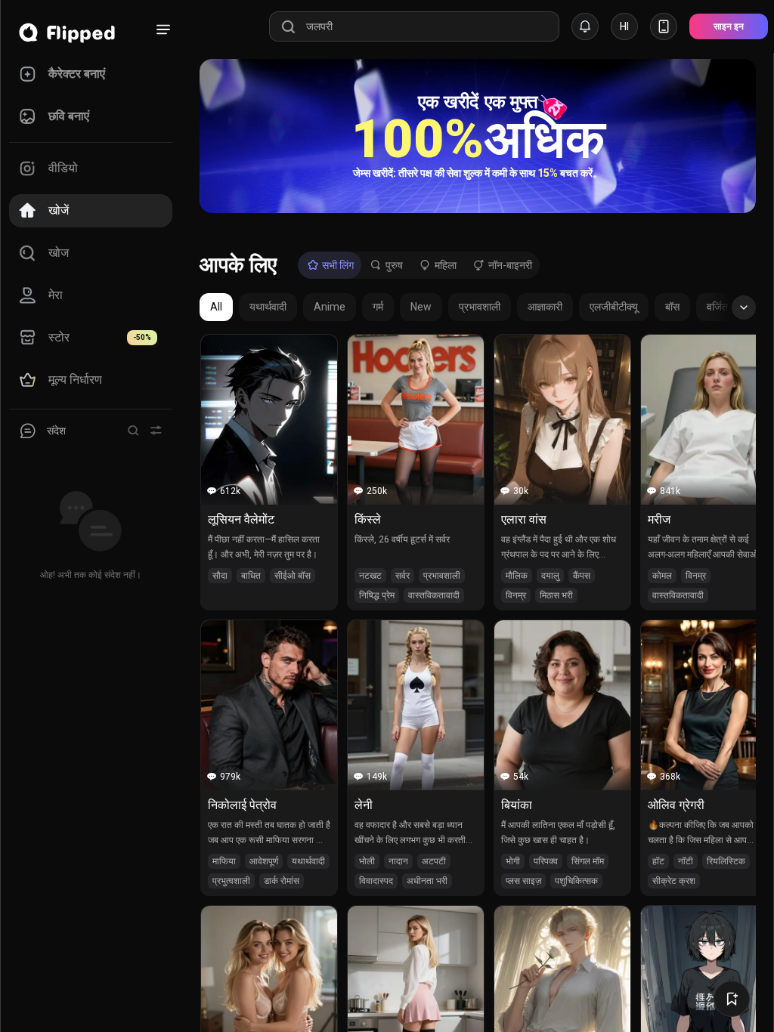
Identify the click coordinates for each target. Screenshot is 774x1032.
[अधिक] (163, 29)
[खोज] (133, 430)
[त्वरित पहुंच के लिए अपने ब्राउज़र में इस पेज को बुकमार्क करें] (732, 999)
